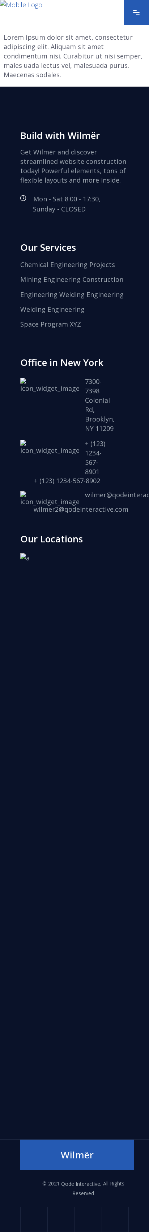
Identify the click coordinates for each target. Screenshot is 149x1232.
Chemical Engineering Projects (67, 264)
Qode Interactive (80, 1183)
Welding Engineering (52, 309)
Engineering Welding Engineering (72, 294)
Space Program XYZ (50, 324)
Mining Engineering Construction (71, 279)
